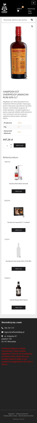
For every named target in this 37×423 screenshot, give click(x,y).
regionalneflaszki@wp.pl (14, 332)
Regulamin (11, 414)
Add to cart (19, 145)
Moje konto (30, 12)
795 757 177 (9, 328)
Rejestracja (31, 9)
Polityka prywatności (22, 414)
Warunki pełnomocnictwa (25, 416)
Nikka (20, 123)
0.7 (19, 127)
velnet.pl (21, 419)
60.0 (19, 132)
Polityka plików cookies (10, 416)
